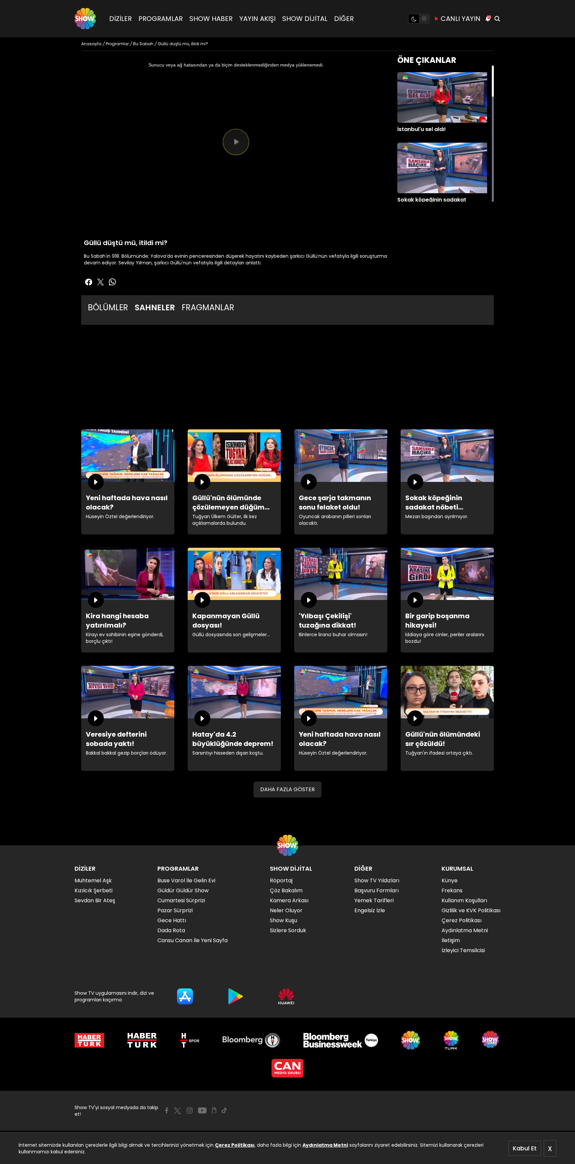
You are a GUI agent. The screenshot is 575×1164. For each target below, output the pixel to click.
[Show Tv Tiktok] (224, 1110)
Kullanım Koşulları (464, 900)
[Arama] (497, 18)
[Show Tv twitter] (100, 282)
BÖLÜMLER (108, 307)
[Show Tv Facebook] (166, 1110)
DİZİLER (120, 18)
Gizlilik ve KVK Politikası (471, 910)
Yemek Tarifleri (374, 900)
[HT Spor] (189, 1040)
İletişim (451, 940)
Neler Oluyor (286, 910)
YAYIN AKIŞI (257, 18)
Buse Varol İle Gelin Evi (186, 880)
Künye (450, 880)
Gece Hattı (171, 920)
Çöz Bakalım (286, 890)
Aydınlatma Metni (325, 1145)
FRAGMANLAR (208, 307)
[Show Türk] (451, 1040)
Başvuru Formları (376, 890)
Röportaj (281, 880)
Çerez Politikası (235, 1145)
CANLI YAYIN (460, 18)
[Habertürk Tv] (142, 1040)
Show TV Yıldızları (376, 880)
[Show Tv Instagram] (190, 1110)
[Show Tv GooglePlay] (236, 996)
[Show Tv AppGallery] (286, 996)
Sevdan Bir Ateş (95, 900)
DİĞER (344, 18)
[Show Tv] (85, 18)
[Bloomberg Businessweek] (340, 1040)
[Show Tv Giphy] (214, 1110)
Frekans (452, 890)
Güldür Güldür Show (183, 890)
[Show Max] (491, 1040)
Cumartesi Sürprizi (181, 900)
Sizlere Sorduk (288, 930)
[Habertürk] (89, 1040)
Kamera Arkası (289, 900)
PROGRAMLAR (160, 18)
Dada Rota (171, 930)
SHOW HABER (211, 18)
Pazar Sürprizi (175, 910)
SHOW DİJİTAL (304, 18)
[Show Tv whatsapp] (112, 282)
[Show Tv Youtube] (202, 1110)
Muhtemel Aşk (93, 880)
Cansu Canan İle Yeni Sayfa (192, 940)
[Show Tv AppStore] (185, 996)
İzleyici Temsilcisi (463, 950)
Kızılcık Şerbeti (93, 890)
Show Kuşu (283, 920)
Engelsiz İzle (369, 910)
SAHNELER (155, 307)
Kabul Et (525, 1148)
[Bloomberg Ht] (251, 1040)
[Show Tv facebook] (88, 282)
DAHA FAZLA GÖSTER (287, 789)
